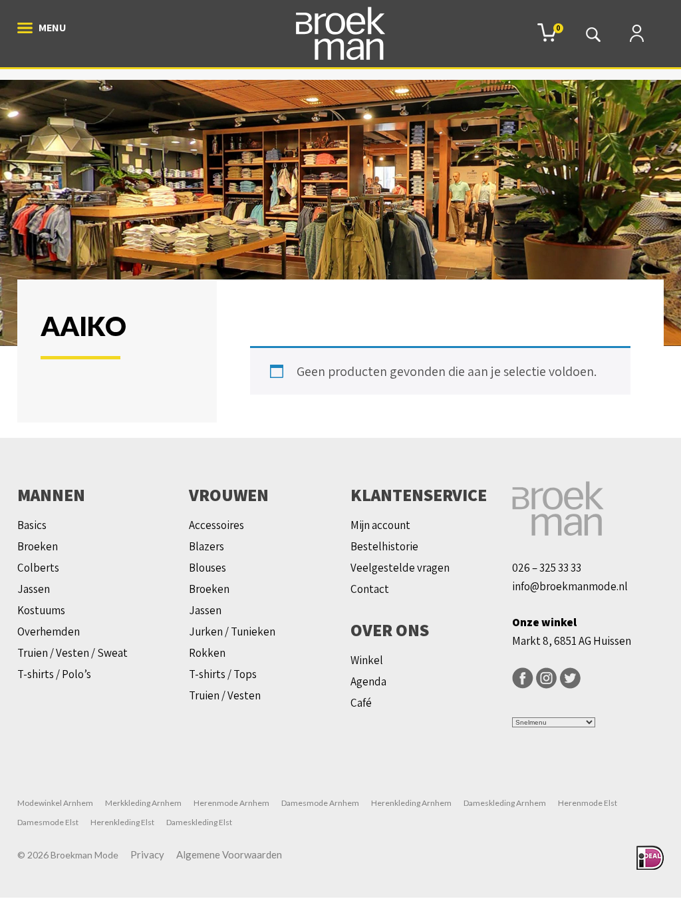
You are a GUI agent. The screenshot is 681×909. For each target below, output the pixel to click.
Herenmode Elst (587, 803)
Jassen (33, 589)
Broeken (37, 546)
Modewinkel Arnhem (55, 803)
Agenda (368, 681)
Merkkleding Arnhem (143, 803)
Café (361, 702)
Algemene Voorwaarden (229, 854)
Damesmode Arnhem (320, 803)
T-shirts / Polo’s (54, 674)
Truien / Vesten (225, 695)
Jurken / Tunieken (232, 631)
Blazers (206, 546)
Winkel (366, 660)
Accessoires (216, 525)
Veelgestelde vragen (400, 567)
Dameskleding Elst (199, 822)
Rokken (207, 652)
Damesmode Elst (47, 822)
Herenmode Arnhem (231, 803)
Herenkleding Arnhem (411, 803)
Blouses (207, 567)
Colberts (38, 567)
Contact (369, 589)
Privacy (147, 854)
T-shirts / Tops (223, 674)
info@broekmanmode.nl (570, 586)
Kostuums (41, 610)
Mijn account (380, 525)
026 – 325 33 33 (546, 567)
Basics (32, 525)
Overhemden (48, 631)
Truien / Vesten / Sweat (72, 652)
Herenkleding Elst (122, 822)
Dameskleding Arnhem (505, 803)
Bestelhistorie (384, 546)
